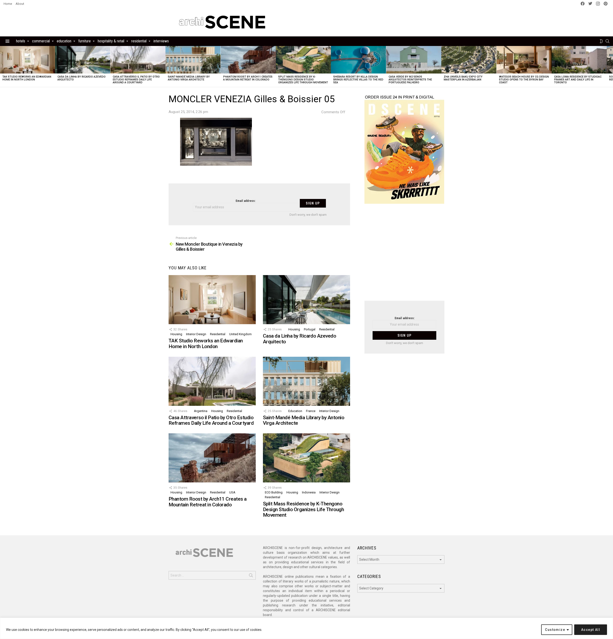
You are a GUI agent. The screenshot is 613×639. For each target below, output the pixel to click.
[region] (306, 628)
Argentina (200, 411)
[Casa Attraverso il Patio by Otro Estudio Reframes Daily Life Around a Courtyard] (137, 60)
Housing (176, 334)
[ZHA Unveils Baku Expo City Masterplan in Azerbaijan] (468, 60)
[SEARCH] (607, 41)
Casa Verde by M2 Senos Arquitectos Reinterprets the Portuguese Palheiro (410, 79)
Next (610, 66)
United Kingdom (240, 334)
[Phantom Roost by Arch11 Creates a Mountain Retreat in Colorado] (248, 60)
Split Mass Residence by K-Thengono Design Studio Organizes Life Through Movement (303, 79)
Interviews (161, 41)
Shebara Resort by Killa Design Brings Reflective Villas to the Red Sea (358, 79)
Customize (555, 630)
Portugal (309, 329)
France (310, 411)
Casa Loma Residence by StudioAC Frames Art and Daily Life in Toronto (578, 79)
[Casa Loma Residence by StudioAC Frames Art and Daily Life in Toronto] (579, 60)
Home (8, 4)
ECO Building (274, 492)
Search (251, 576)
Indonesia (309, 492)
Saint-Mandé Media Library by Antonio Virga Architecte (189, 78)
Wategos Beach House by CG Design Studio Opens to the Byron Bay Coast (524, 79)
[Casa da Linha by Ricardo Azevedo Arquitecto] (82, 60)
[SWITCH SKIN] (601, 41)
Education (64, 41)
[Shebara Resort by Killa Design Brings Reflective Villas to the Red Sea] (358, 60)
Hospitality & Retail (111, 41)
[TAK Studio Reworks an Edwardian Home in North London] (27, 60)
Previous (2, 66)
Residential (139, 41)
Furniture (84, 41)
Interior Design (196, 334)
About (20, 4)
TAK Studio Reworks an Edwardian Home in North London (26, 78)
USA (232, 492)
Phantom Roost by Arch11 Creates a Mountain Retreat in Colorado (247, 78)
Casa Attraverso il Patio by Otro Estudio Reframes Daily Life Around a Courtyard (136, 79)
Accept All (590, 630)
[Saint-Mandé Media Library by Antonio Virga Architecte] (193, 60)
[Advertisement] (404, 255)
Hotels (20, 41)
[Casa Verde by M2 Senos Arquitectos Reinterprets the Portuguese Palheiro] (413, 60)
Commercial (41, 41)
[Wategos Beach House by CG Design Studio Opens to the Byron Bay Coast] (524, 60)
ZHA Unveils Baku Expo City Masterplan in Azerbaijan (463, 78)
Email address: (245, 201)
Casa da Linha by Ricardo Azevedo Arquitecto (81, 78)
